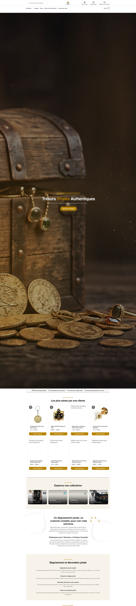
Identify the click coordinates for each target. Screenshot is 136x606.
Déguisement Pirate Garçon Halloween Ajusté (100, 461)
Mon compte (85, 4)
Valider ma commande (104, 4)
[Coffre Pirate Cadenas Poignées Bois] (58, 449)
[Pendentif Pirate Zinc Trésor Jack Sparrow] (37, 414)
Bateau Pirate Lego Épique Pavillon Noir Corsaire (78, 427)
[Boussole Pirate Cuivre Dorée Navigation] (100, 414)
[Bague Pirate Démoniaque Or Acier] (58, 414)
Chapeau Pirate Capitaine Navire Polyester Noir (36, 461)
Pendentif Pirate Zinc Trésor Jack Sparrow (37, 427)
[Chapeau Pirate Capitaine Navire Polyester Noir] (37, 449)
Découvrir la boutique (68, 208)
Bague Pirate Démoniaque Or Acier (58, 427)
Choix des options (58, 434)
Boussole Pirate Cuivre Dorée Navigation (100, 427)
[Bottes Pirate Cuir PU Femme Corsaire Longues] (79, 449)
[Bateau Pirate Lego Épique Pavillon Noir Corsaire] (79, 414)
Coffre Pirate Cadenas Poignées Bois (56, 461)
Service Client (93, 4)
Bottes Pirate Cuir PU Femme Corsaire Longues (79, 461)
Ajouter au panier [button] (37, 434)
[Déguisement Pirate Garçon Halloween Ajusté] (100, 449)
